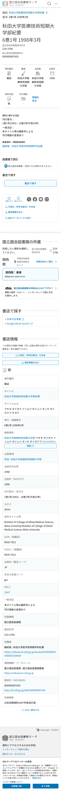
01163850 (49, 441)
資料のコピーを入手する (13, 753)
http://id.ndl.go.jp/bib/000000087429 (24, 690)
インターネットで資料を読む (15, 749)
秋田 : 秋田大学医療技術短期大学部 (23, 459)
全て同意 (45, 785)
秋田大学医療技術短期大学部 (19, 438)
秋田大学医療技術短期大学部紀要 (26, 12)
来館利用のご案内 (44, 261)
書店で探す (30, 183)
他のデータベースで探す (19, 217)
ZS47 (7, 592)
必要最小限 (16, 785)
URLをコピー (18, 201)
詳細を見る (35, 98)
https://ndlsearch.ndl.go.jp (19, 673)
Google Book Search (18, 323)
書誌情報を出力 (15, 212)
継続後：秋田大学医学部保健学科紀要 (22, 146)
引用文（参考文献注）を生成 (21, 206)
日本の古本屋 (14, 319)
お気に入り (9, 201)
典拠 (29, 445)
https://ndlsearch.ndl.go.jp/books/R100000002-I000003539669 (30, 653)
